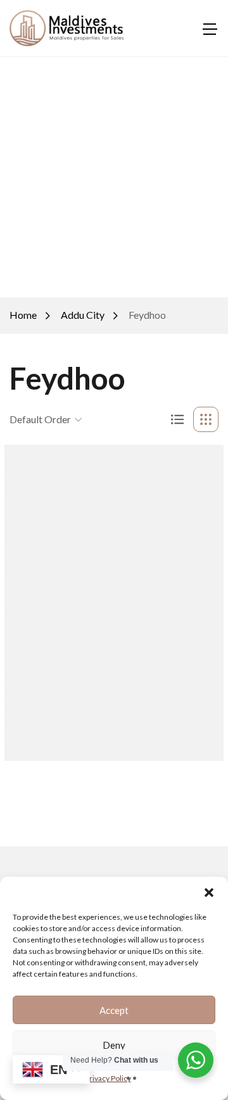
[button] (209, 892)
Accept (114, 1010)
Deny (114, 1045)
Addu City (82, 315)
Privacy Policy (108, 1078)
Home (23, 315)
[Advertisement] (114, 177)
